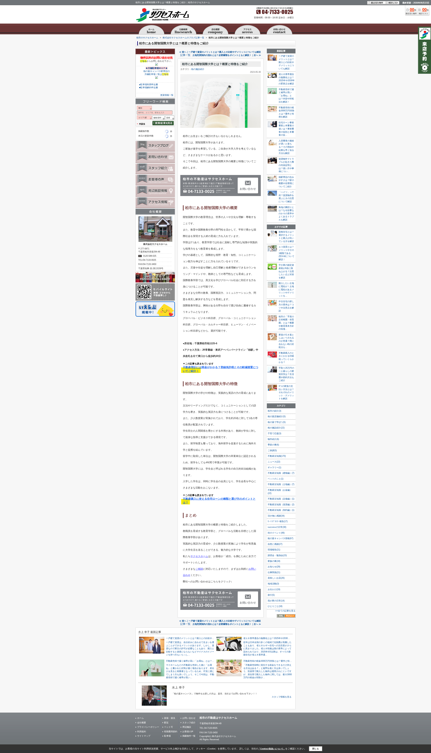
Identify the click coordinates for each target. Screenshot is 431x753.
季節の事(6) (273, 444)
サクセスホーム (199, 556)
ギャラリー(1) (274, 467)
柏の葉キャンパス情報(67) (280, 538)
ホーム (140, 718)
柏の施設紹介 (197, 69)
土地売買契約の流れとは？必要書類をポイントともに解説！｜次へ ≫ (226, 55)
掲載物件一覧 (188, 736)
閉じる (315, 748)
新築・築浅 (169, 718)
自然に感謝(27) (275, 544)
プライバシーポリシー (148, 727)
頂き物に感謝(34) (276, 516)
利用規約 (141, 731)
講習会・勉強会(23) (277, 555)
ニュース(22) (274, 461)
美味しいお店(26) (276, 578)
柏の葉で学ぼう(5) (277, 422)
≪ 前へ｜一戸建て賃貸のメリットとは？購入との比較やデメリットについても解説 (220, 52)
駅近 (166, 722)
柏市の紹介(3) (274, 411)
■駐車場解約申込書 (148, 87)
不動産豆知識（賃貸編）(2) (281, 504)
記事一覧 (185, 55)
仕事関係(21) (274, 572)
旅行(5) (271, 595)
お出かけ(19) (274, 589)
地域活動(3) (273, 583)
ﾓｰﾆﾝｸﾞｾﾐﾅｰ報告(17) (278, 521)
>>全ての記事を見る (285, 611)
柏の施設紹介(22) (276, 427)
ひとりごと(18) (275, 606)
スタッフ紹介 (188, 722)
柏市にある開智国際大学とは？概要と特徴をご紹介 (215, 64)
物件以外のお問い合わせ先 (156, 57)
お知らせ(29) (274, 566)
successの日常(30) (277, 527)
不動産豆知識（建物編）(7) (281, 473)
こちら (143, 61)
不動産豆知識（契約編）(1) (281, 510)
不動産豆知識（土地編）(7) (281, 484)
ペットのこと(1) (275, 478)
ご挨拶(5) (272, 450)
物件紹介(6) (273, 439)
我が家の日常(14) (276, 600)
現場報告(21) (274, 549)
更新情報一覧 (166, 95)
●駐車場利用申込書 (148, 84)
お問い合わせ (188, 718)
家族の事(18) (274, 561)
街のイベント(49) (276, 533)
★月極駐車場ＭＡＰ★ (157, 68)
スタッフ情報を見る (281, 697)
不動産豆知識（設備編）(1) (281, 499)
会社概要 (141, 722)
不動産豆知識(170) (277, 456)
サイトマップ (143, 736)
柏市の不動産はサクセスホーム (218, 717)
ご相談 (199, 568)
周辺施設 (186, 727)
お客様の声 (187, 731)
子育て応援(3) (274, 433)
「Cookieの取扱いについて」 (271, 749)
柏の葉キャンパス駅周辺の (156, 71)
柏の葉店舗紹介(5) (277, 416)
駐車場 (167, 736)
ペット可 (168, 727)
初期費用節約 (170, 731)
